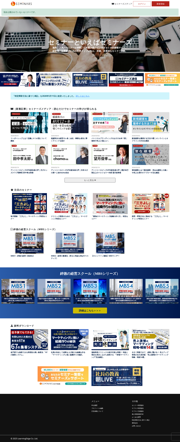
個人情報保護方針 (138, 414)
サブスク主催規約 (138, 411)
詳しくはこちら (83, 96)
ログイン (142, 3)
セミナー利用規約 (138, 405)
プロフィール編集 (97, 408)
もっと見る (89, 180)
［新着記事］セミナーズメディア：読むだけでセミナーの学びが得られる (55, 108)
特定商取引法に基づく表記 (141, 420)
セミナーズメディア (123, 3)
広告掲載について (97, 411)
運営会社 (135, 423)
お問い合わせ (136, 426)
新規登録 (160, 3)
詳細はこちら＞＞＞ (90, 310)
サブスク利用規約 (138, 408)
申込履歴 (94, 405)
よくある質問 (136, 417)
